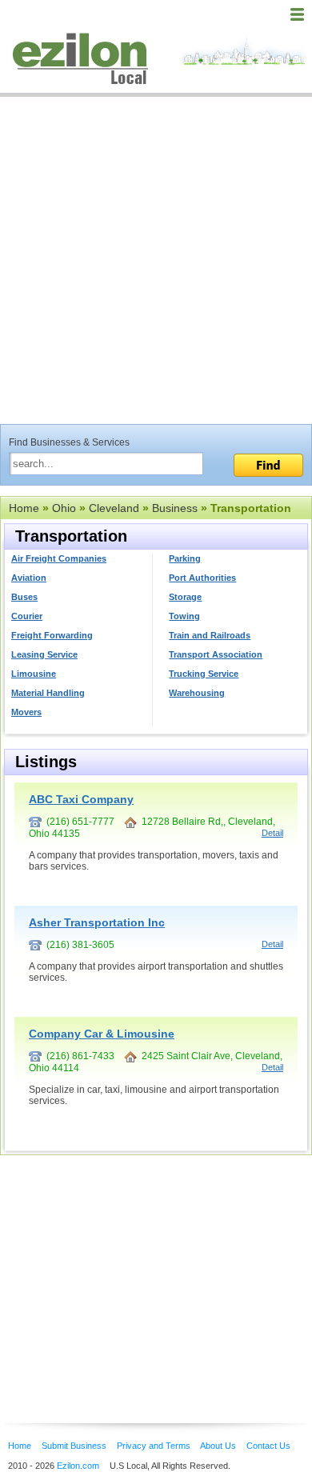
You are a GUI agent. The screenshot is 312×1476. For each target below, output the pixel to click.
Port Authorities (202, 577)
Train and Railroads (209, 635)
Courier (26, 616)
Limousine (33, 673)
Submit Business (74, 1445)
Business (175, 508)
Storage (185, 597)
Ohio (64, 508)
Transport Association (215, 654)
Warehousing (197, 693)
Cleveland (114, 508)
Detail (272, 833)
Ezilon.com (78, 1465)
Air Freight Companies (58, 558)
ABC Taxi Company (81, 799)
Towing (184, 616)
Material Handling (48, 693)
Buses (24, 597)
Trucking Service (203, 673)
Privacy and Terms (153, 1445)
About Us (218, 1445)
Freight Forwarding (52, 635)
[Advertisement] (156, 260)
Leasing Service (44, 654)
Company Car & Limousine (101, 1033)
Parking (185, 558)
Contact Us (268, 1445)
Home (24, 508)
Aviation (28, 577)
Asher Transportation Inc (97, 922)
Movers (26, 712)
